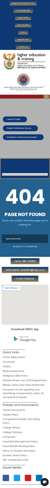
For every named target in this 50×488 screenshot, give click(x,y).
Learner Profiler (14, 119)
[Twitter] (17, 478)
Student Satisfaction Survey (19, 128)
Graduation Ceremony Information (22, 137)
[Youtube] (28, 478)
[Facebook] (6, 478)
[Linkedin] (39, 478)
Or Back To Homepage (25, 246)
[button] (25, 261)
